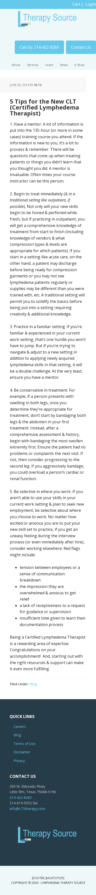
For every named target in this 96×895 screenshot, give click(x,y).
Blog (33, 684)
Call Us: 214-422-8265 (39, 47)
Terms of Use (24, 743)
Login (90, 4)
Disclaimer (22, 752)
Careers (20, 726)
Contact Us (81, 47)
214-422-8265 (21, 797)
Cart (76, 4)
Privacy (19, 760)
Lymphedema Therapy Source (48, 21)
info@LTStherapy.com (27, 808)
